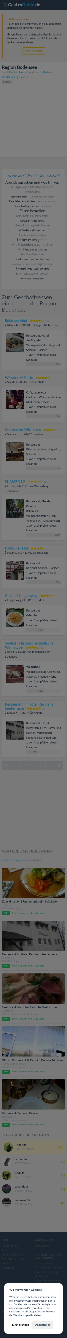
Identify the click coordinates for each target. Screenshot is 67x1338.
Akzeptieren (42, 1324)
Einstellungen (20, 1324)
